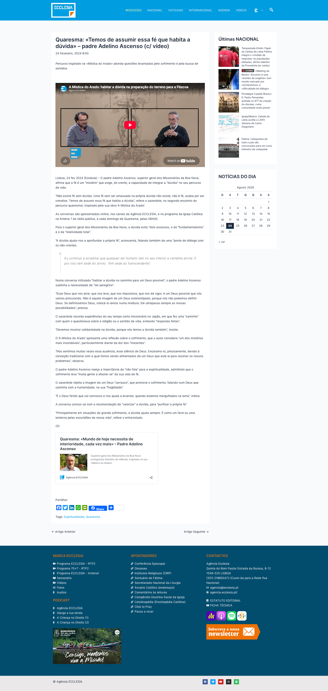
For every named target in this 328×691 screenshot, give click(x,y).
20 (253, 219)
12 (245, 213)
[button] (261, 10)
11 (238, 213)
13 (253, 213)
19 (245, 219)
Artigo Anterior (63, 531)
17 (230, 219)
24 (230, 225)
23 (222, 225)
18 (237, 219)
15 (268, 213)
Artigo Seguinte (196, 531)
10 (230, 213)
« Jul (221, 241)
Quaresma (93, 517)
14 (260, 213)
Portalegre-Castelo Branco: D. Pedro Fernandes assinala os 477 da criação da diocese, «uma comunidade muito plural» (257, 100)
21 (260, 219)
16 (222, 219)
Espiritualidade (74, 517)
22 (268, 219)
